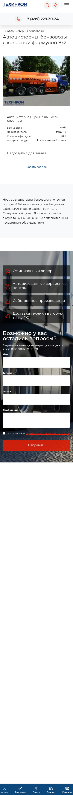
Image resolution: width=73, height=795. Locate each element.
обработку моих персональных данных (47, 433)
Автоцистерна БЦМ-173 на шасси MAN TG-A (32, 119)
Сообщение (11, 410)
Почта (7, 391)
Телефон (9, 373)
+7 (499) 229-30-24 (42, 19)
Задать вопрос (37, 167)
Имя (6, 354)
